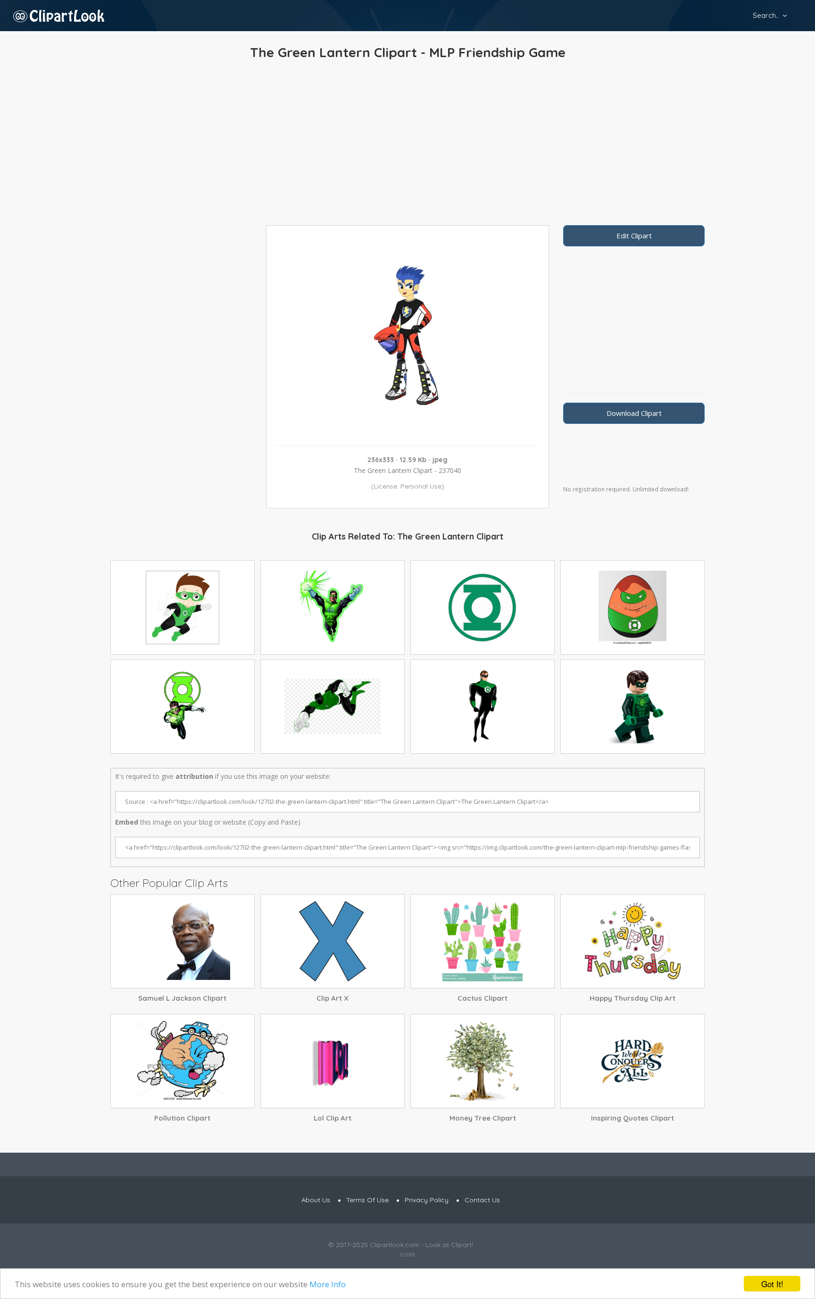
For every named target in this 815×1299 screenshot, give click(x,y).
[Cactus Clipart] (482, 941)
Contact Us (482, 1200)
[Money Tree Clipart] (482, 1061)
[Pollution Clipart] (182, 1061)
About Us (315, 1200)
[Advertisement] (407, 145)
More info (327, 1284)
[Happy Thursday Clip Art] (632, 941)
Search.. (766, 15)
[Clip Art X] (332, 941)
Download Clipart (634, 413)
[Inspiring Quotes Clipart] (632, 1061)
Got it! (772, 1284)
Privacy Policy (427, 1200)
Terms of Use (367, 1200)
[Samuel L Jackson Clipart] (182, 941)
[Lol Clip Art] (332, 1061)
